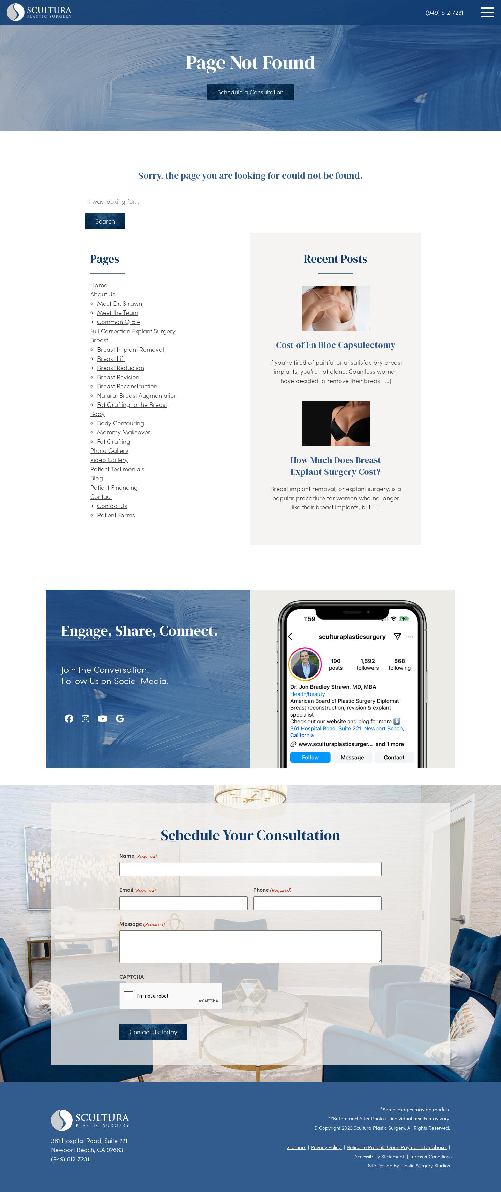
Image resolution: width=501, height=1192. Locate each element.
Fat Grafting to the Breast (132, 404)
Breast (99, 340)
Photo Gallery (109, 450)
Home (98, 285)
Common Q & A (118, 322)
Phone (272, 889)
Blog (96, 478)
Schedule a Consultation (250, 92)
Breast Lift (111, 358)
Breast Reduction (120, 368)
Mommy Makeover (123, 432)
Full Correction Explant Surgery (133, 331)
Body (97, 414)
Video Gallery (109, 460)
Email (137, 889)
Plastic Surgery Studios (425, 1165)
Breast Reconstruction (127, 386)
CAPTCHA (131, 976)
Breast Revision (118, 377)
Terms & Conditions (431, 1156)
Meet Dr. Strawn (119, 303)
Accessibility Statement (379, 1156)
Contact (101, 496)
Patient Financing (114, 487)
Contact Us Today (153, 1032)
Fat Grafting (113, 441)
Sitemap (296, 1147)
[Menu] (487, 12)
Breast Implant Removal (130, 349)
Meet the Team (117, 312)
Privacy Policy (326, 1147)
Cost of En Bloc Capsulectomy (335, 345)
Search (105, 221)
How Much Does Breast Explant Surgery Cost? (335, 466)
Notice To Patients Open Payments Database (397, 1147)
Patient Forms (116, 515)
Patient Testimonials (117, 469)
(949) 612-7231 (445, 12)
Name (138, 855)
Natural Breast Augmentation (137, 395)
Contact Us (112, 506)
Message (142, 923)
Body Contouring (120, 423)
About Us (102, 294)
